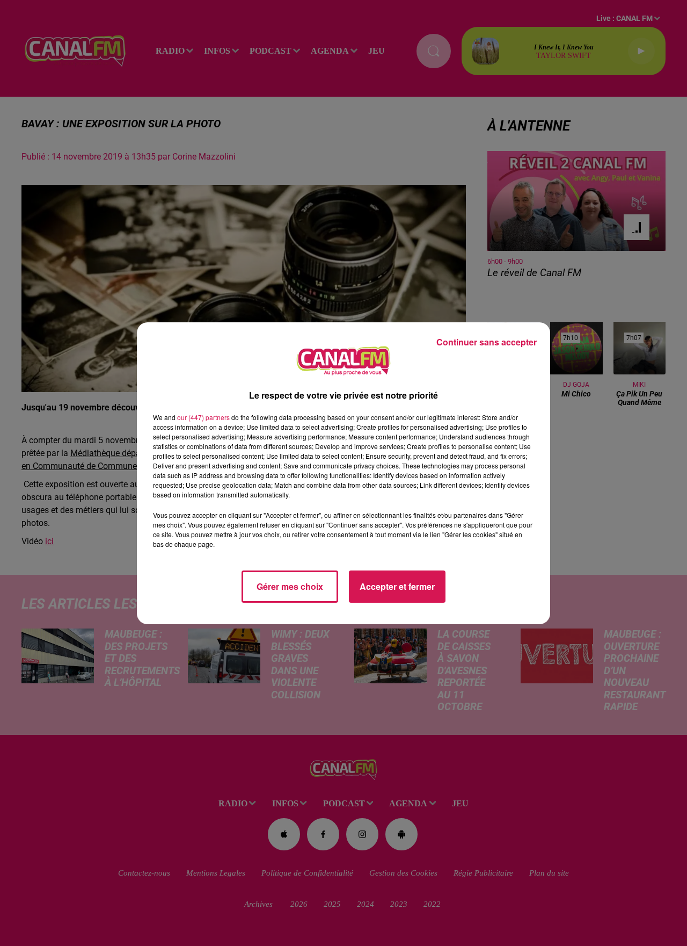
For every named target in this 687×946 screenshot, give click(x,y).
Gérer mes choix (290, 586)
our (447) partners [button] (203, 417)
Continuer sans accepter (486, 342)
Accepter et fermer (397, 586)
